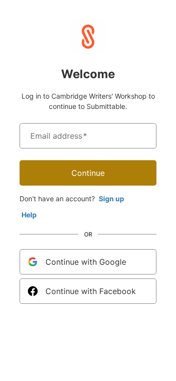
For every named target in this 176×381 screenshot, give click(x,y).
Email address (58, 135)
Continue (88, 173)
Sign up (111, 198)
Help (29, 215)
